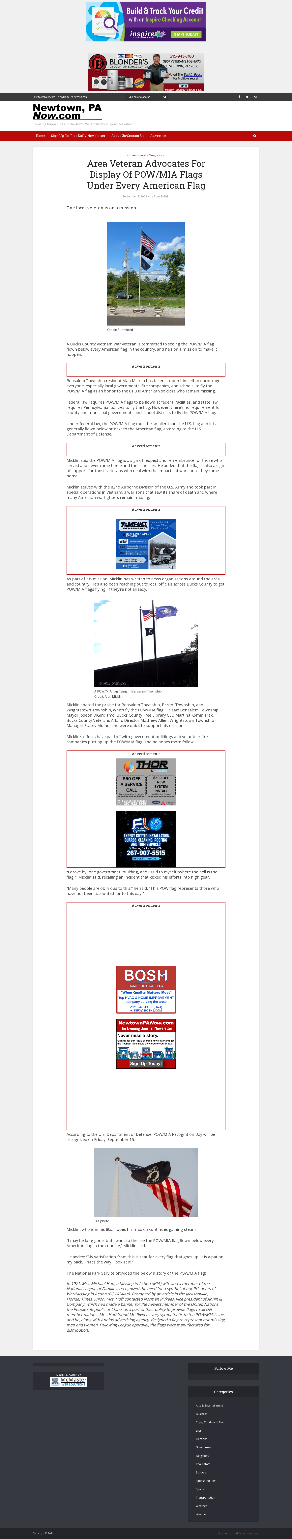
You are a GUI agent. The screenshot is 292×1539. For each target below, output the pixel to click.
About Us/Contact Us (127, 135)
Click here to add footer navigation (238, 1533)
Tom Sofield (161, 196)
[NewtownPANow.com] (67, 112)
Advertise (158, 135)
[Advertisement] (146, 938)
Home (40, 135)
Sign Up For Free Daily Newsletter (78, 135)
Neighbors (157, 155)
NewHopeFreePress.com (73, 97)
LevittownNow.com (44, 97)
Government (136, 155)
